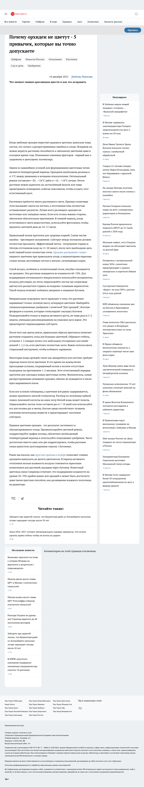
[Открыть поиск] (136, 14)
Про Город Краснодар (13, 715)
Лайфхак (39, 21)
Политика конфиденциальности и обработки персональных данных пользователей (37, 765)
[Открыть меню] (6, 14)
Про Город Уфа (59, 708)
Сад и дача (17, 65)
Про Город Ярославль (61, 701)
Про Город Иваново (36, 704)
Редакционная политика (14, 725)
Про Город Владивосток (62, 711)
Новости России (35, 59)
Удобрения (34, 65)
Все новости (10, 21)
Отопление (55, 59)
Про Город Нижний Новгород (16, 711)
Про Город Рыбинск (36, 708)
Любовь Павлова (82, 76)
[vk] (13, 498)
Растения (71, 59)
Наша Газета (10, 704)
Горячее (26, 21)
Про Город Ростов (36, 715)
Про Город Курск (11, 708)
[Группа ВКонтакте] (80, 708)
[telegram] (23, 498)
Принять (133, 30)
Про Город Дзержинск (37, 711)
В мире (53, 21)
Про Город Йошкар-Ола (62, 704)
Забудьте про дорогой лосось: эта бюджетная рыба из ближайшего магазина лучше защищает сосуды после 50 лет (50, 520)
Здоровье (67, 21)
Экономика (93, 21)
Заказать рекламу (113, 21)
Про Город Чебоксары (13, 701)
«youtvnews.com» (25, 733)
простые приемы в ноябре (50, 454)
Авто (79, 21)
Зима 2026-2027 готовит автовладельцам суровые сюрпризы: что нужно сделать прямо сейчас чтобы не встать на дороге (47, 535)
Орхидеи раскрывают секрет (70, 252)
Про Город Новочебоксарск (40, 701)
